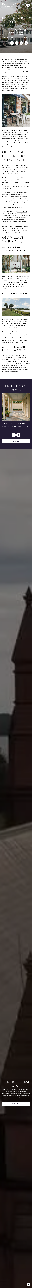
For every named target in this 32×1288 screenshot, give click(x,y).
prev (14, 435)
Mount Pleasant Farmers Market (13, 349)
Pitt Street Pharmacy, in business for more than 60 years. (15, 187)
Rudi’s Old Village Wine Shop (18, 203)
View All (16, 441)
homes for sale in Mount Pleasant (17, 78)
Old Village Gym (22, 211)
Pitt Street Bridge (14, 293)
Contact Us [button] (16, 1104)
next (18, 435)
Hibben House (15, 167)
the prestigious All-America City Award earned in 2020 (14, 69)
